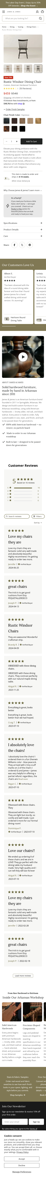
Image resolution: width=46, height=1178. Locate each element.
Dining (12, 27)
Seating (20, 27)
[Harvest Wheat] (38, 121)
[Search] (40, 18)
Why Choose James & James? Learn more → (23, 190)
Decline (21, 1165)
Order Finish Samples (15, 109)
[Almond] (22, 121)
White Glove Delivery (20, 181)
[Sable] (14, 121)
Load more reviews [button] (23, 975)
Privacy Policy (22, 1152)
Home (4, 27)
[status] (17, 516)
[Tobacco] (6, 129)
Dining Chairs (31, 27)
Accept (22, 1159)
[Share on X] (22, 245)
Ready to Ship (16, 209)
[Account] (37, 11)
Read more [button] (23, 779)
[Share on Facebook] (14, 245)
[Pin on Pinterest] (30, 245)
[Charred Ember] (14, 129)
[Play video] (23, 357)
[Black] (22, 129)
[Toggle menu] (3, 11)
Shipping (7, 98)
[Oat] (30, 121)
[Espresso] (6, 121)
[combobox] (23, 18)
